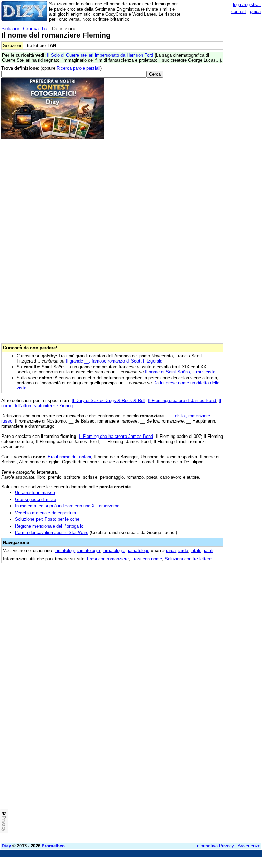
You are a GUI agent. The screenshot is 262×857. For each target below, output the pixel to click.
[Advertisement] (209, 610)
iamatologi (65, 550)
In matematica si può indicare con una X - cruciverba (67, 505)
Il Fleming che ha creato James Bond (116, 436)
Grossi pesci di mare (35, 499)
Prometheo (53, 845)
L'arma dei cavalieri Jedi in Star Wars (51, 532)
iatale (196, 550)
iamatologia (88, 550)
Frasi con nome (146, 558)
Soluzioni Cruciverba (24, 28)
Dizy (6, 845)
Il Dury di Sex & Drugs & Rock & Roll (108, 400)
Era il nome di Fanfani (69, 456)
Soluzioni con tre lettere (188, 558)
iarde (183, 550)
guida (255, 11)
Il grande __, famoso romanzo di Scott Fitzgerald (114, 361)
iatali (208, 550)
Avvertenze (249, 845)
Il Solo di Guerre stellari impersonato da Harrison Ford (100, 55)
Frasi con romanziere (108, 558)
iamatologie (114, 550)
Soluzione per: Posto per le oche (47, 519)
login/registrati (247, 4)
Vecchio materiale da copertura (45, 512)
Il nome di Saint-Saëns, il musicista (180, 371)
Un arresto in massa (35, 492)
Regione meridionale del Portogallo (49, 526)
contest (238, 11)
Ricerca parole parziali (78, 68)
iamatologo (138, 550)
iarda (171, 550)
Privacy (4, 823)
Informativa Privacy (214, 845)
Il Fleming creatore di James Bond (182, 400)
